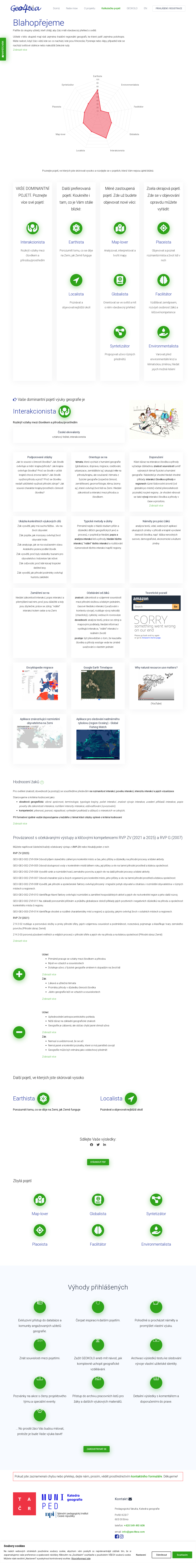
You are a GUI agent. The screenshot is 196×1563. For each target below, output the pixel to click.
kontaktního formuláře (146, 1476)
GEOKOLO (132, 8)
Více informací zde (80, 1558)
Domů (56, 8)
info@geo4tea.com (133, 1531)
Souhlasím (182, 1555)
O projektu (89, 8)
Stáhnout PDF (98, 1162)
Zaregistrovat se (96, 1449)
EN (145, 8)
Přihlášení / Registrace (169, 8)
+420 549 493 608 (134, 1525)
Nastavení (141, 1555)
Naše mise (72, 8)
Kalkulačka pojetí (111, 8)
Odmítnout (161, 1555)
